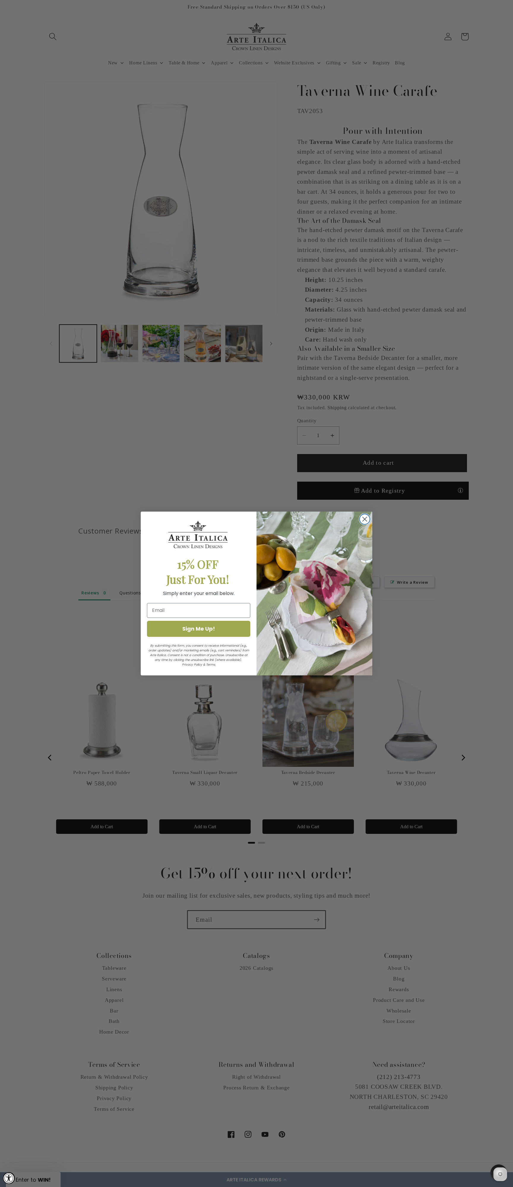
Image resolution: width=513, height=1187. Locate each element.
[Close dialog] (365, 519)
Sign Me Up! (198, 628)
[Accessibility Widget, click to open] (9, 1178)
